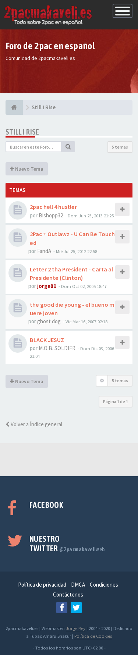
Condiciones (104, 584)
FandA (44, 251)
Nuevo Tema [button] (28, 168)
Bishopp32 (51, 215)
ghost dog (49, 321)
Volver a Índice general (36, 424)
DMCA (78, 584)
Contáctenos (68, 594)
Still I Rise (22, 132)
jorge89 (46, 285)
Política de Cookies (93, 636)
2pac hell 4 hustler (53, 206)
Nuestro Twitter (67, 543)
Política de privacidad (42, 584)
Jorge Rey (75, 628)
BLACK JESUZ (47, 339)
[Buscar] (68, 146)
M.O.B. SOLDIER (57, 348)
